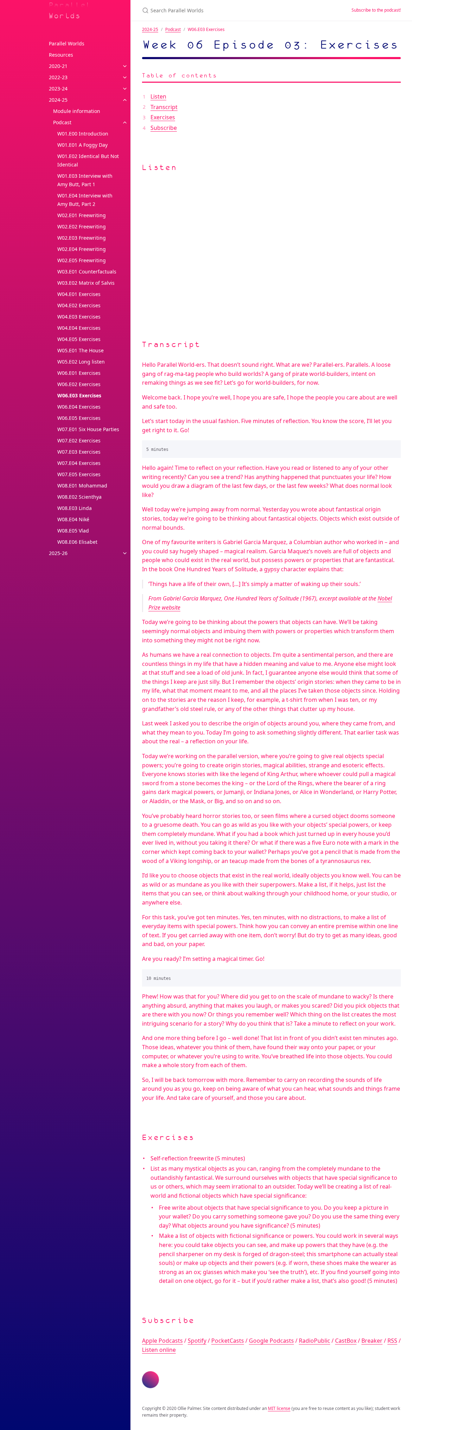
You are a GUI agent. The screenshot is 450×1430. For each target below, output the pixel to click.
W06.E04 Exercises (79, 406)
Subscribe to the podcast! (376, 10)
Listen (158, 96)
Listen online (159, 1350)
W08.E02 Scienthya (79, 496)
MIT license (279, 1408)
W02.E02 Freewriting (81, 226)
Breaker (371, 1340)
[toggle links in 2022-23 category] (124, 77)
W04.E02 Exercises (79, 305)
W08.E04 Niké (73, 519)
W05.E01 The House (80, 350)
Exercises (162, 117)
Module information (76, 111)
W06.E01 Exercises (79, 373)
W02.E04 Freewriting (81, 249)
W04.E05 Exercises (79, 339)
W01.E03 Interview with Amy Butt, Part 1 (84, 180)
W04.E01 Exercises (79, 294)
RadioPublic (314, 1340)
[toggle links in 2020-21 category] (124, 66)
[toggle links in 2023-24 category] (124, 88)
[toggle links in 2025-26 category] (124, 553)
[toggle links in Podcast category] (124, 122)
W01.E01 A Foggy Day (82, 144)
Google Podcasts (271, 1340)
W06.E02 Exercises (79, 384)
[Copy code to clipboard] (392, 448)
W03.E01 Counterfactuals (86, 271)
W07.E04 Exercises (79, 463)
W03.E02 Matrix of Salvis (86, 282)
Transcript (164, 107)
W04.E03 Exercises (79, 316)
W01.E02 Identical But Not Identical (88, 160)
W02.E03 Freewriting (81, 237)
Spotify (197, 1340)
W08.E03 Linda (74, 508)
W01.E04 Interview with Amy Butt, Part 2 (84, 199)
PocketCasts (227, 1340)
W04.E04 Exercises (79, 328)
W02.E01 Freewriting (81, 215)
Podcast (62, 122)
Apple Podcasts (162, 1340)
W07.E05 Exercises (79, 474)
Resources (61, 54)
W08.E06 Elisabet (77, 541)
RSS (392, 1340)
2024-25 (58, 99)
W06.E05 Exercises (79, 418)
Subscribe (163, 128)
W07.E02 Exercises (79, 440)
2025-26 (58, 553)
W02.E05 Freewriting (81, 260)
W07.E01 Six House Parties (88, 429)
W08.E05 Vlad (73, 530)
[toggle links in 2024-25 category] (124, 100)
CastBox (345, 1340)
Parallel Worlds (70, 10)
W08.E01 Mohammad (82, 485)
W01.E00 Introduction (82, 133)
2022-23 (58, 77)
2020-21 (58, 66)
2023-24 (58, 88)
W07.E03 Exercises (79, 451)
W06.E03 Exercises (79, 395)
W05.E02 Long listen (81, 361)
